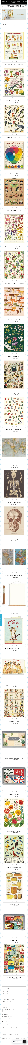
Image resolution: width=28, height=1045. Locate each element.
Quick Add (14, 61)
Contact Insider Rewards (10, 1034)
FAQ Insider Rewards (8, 1029)
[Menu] (2, 6)
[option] (14, 2)
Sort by (4, 24)
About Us (5, 991)
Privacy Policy (7, 1003)
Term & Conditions (8, 999)
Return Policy (6, 1001)
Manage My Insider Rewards (11, 1032)
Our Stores (5, 993)
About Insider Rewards (9, 1027)
